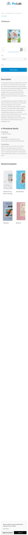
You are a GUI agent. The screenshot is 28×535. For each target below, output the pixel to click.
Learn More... (6, 528)
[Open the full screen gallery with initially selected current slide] (14, 36)
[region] (14, 40)
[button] (14, 59)
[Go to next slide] (25, 49)
